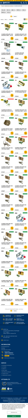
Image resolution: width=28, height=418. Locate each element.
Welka (15, 42)
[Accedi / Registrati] (24, 3)
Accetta (14, 416)
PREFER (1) (19, 10)
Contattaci (6, 340)
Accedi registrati (5, 346)
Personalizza (14, 412)
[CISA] (2, 24)
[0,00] (26, 3)
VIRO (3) (24, 10)
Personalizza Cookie (6, 349)
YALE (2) (8, 12)
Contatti (4, 368)
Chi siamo (4, 367)
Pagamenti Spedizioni (7, 365)
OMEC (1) (13, 10)
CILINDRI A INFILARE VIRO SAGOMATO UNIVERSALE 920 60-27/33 (7, 300)
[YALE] (2, 100)
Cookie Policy (12, 408)
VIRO (2, 42)
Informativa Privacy (6, 371)
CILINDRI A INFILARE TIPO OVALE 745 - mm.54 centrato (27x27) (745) (20, 282)
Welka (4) (3, 12)
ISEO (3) (8, 10)
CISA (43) (3, 10)
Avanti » (15, 16)
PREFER (2, 117)
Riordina (3, 348)
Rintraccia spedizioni (9, 357)
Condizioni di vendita (6, 375)
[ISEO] (15, 80)
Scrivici (7, 355)
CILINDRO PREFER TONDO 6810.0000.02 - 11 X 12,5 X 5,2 (7, 130)
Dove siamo (4, 370)
